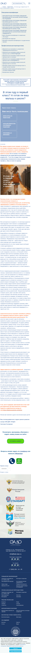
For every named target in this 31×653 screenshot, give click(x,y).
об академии (5, 620)
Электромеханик (19, 605)
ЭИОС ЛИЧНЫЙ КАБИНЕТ (17, 3)
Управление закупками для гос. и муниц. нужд (7, 579)
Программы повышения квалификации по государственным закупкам (16, 41)
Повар (17, 602)
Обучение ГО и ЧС (5, 585)
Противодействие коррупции (8, 38)
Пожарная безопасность (21, 584)
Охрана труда (4, 584)
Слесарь (18, 603)
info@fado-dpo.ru (15, 554)
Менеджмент (4, 596)
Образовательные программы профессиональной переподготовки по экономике (13, 56)
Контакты (4, 622)
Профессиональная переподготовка (12, 590)
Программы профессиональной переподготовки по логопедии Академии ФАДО (14, 69)
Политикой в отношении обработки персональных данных (13, 645)
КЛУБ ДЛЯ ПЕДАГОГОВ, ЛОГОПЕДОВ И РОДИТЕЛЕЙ (9, 125)
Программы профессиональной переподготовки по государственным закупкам (14, 66)
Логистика (18, 595)
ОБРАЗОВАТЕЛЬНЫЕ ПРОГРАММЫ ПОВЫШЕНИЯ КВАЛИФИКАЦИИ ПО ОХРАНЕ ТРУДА (14, 28)
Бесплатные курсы (6, 617)
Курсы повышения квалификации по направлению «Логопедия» (13, 36)
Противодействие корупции (7, 581)
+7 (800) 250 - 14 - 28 (24, 3)
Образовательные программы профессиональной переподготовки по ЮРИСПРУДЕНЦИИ (13, 53)
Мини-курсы (18, 617)
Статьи (3, 624)
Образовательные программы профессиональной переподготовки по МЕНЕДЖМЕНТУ (13, 59)
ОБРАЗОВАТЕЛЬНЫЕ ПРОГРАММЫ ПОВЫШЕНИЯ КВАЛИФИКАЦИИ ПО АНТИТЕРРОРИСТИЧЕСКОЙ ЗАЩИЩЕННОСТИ (14, 32)
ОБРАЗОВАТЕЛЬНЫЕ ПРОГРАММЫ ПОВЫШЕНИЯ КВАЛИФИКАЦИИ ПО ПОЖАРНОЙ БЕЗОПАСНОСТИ (14, 24)
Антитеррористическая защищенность (21, 582)
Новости (18, 622)
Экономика (18, 596)
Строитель (4, 605)
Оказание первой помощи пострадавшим (21, 586)
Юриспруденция (5, 595)
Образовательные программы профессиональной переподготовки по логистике (13, 63)
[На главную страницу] (0, 6)
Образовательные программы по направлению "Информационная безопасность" (13, 49)
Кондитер (4, 602)
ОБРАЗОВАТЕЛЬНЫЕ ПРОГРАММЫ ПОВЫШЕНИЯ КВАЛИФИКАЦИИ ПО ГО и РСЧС (14, 21)
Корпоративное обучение (8, 72)
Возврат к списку (4, 472)
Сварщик (3, 603)
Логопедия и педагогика (21, 578)
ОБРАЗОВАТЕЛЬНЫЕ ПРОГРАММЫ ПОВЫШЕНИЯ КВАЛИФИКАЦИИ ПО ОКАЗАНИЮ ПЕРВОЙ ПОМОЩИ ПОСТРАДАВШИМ (15, 17)
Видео (17, 624)
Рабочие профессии (7, 599)
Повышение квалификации (9, 576)
